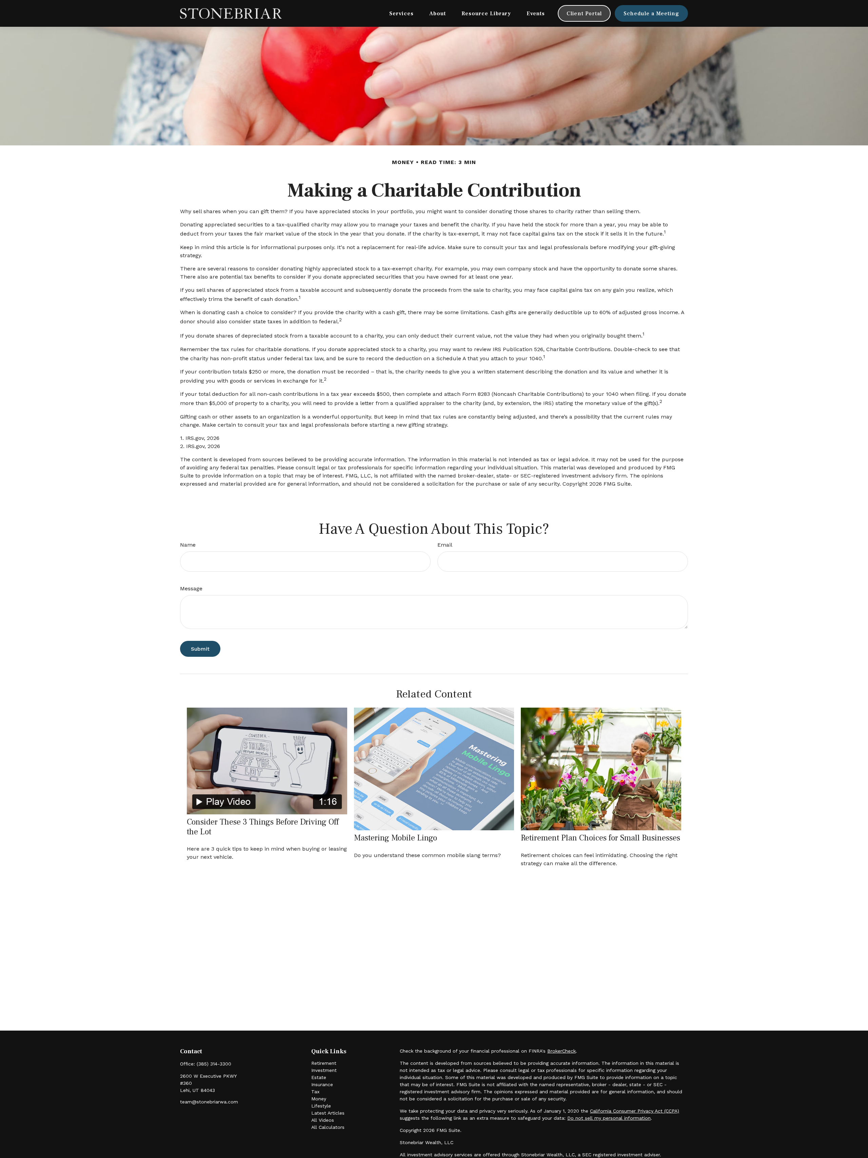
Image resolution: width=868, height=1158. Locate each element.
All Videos (322, 1120)
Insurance (322, 1084)
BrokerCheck (561, 1051)
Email (444, 545)
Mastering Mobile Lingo (395, 838)
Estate (318, 1077)
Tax (315, 1091)
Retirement (323, 1063)
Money (318, 1098)
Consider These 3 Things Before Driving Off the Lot (263, 827)
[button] (401, 13)
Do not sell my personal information (609, 1118)
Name (188, 545)
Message (191, 588)
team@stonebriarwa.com (209, 1101)
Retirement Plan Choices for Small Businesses (600, 838)
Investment (324, 1070)
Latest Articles (327, 1113)
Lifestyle (321, 1106)
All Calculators (327, 1127)
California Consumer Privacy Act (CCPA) (634, 1111)
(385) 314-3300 (214, 1063)
